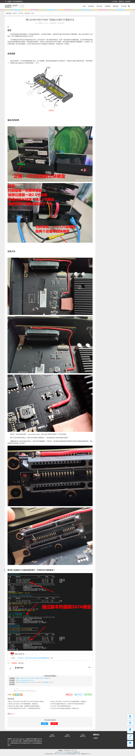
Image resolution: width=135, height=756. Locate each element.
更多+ (89, 667)
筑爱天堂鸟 (53, 23)
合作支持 (21, 663)
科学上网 (99, 6)
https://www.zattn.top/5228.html (25, 680)
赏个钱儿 (79, 694)
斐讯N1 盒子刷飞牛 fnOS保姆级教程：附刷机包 (23, 704)
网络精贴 (27, 13)
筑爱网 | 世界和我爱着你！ (15, 1)
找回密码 (127, 1)
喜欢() (70, 694)
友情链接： (60, 750)
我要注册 (121, 1)
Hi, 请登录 (114, 1)
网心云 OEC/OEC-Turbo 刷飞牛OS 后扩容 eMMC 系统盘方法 (26, 691)
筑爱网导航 (67, 750)
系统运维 (115, 6)
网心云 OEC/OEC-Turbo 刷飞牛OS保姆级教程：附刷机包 (68, 701)
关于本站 (124, 6)
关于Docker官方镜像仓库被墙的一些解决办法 (65, 708)
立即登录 (44, 723)
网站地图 (65, 752)
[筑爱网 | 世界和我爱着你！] (11, 6)
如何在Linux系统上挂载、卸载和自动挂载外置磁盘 (24, 706)
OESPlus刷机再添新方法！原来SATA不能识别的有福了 (68, 704)
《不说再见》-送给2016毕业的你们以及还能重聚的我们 (33, 658)
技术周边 (91, 6)
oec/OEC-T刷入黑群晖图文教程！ (61, 706)
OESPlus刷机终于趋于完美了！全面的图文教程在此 (24, 708)
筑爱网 (15, 13)
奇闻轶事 (107, 6)
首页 (84, 6)
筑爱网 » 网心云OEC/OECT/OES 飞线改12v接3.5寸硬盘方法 (33, 678)
